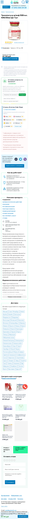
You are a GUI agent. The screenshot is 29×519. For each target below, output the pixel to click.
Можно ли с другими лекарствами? (11, 101)
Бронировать (23, 516)
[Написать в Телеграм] (20, 159)
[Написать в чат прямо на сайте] (16, 159)
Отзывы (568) (12, 499)
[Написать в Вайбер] (25, 159)
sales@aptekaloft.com (10, 510)
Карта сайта (4, 506)
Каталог (5, 7)
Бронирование (5, 495)
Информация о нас (16, 495)
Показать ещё (18, 126)
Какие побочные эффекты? (9, 98)
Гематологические (10, 11)
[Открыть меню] (2, 2)
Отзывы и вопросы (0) (19, 42)
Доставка (4, 499)
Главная (3, 11)
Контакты (20, 499)
